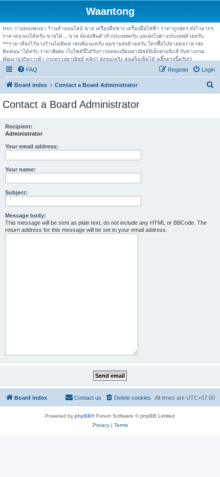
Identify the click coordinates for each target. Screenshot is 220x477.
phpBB (83, 416)
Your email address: (31, 146)
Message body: (25, 215)
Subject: (16, 192)
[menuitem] (27, 69)
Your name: (20, 169)
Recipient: (19, 126)
